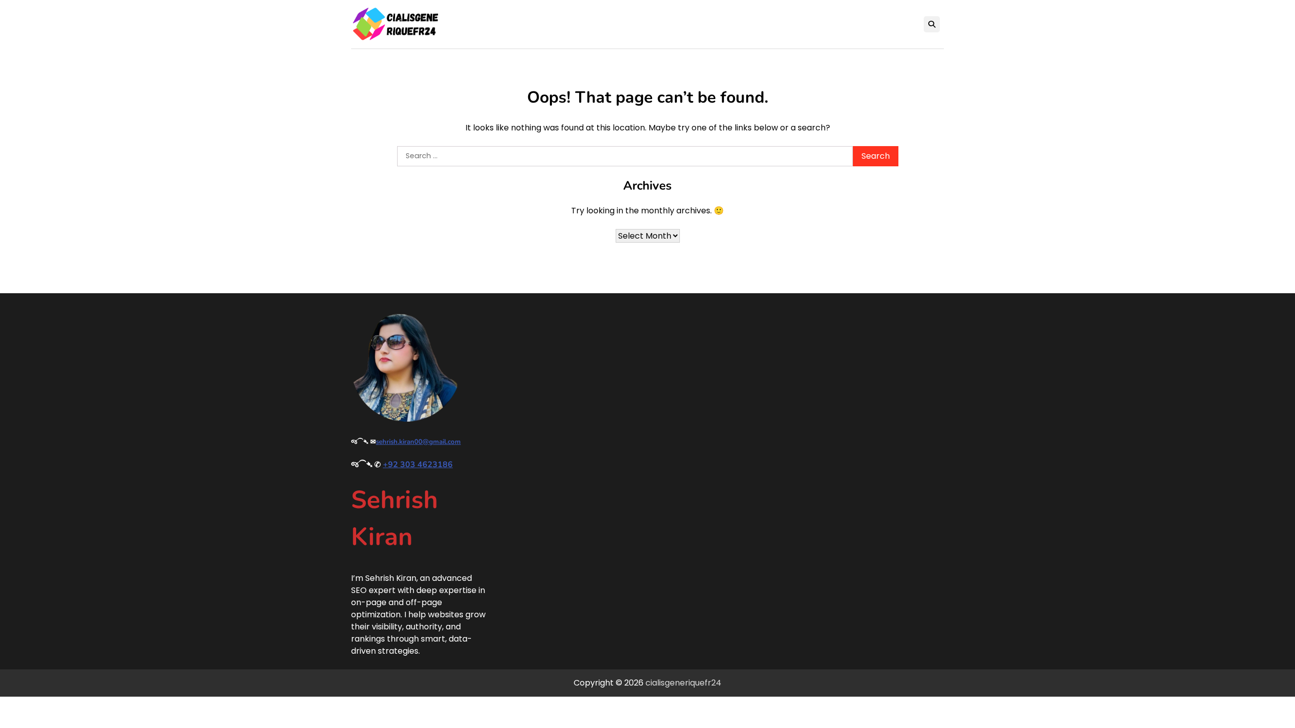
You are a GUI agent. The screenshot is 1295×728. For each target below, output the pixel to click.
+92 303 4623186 (418, 464)
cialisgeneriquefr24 (683, 683)
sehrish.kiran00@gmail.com (418, 441)
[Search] (932, 24)
